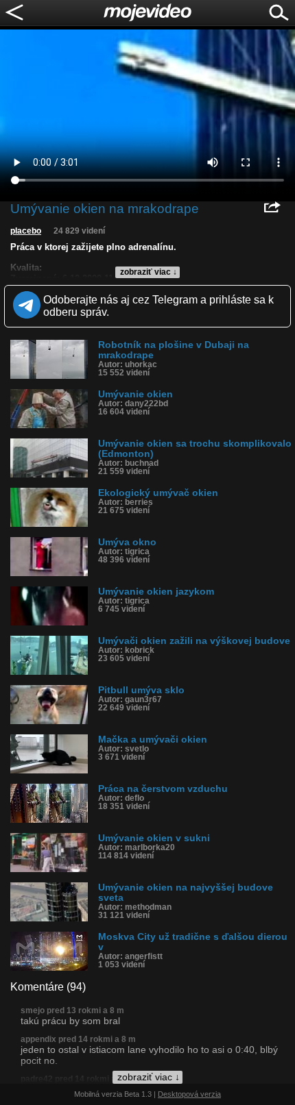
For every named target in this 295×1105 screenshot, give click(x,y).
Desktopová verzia (189, 1094)
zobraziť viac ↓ (148, 272)
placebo (25, 231)
